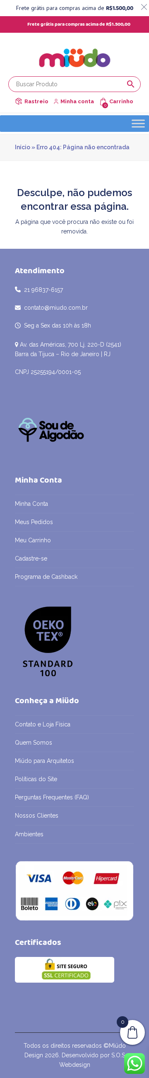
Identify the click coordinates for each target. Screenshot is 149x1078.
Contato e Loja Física (42, 724)
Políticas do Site (36, 779)
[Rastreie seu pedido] (19, 101)
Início (22, 147)
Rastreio (36, 101)
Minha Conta (31, 503)
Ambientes (29, 834)
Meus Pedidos (34, 522)
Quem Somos (33, 742)
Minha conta (77, 101)
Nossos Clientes (36, 815)
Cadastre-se (31, 558)
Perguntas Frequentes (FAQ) (52, 797)
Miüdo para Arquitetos (44, 761)
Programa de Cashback (46, 576)
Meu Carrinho (33, 540)
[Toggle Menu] (138, 123)
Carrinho (121, 101)
